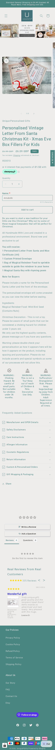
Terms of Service (14, 657)
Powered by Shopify (36, 749)
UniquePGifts (22, 749)
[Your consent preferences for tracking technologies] (4, 745)
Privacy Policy (13, 638)
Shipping (16, 155)
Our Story (10, 683)
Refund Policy (13, 651)
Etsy (8, 703)
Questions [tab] (28, 540)
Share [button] (8, 483)
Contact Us (11, 696)
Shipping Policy (13, 664)
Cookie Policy (13, 644)
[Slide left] (21, 114)
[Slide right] (34, 114)
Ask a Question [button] (29, 533)
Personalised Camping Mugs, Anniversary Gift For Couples (12, 613)
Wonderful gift (17, 594)
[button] (6, 15)
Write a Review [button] (28, 527)
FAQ (8, 689)
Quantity (6, 178)
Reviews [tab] (10, 540)
